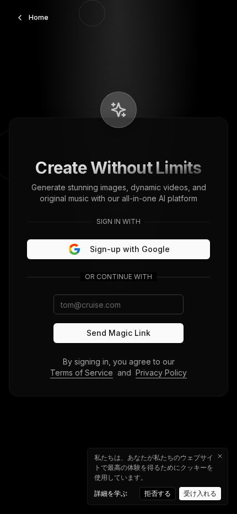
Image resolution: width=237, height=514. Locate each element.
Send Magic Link (118, 333)
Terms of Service (81, 372)
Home (39, 17)
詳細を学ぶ (110, 493)
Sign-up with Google (130, 249)
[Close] (219, 456)
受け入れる (200, 493)
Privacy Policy (161, 372)
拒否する (157, 493)
